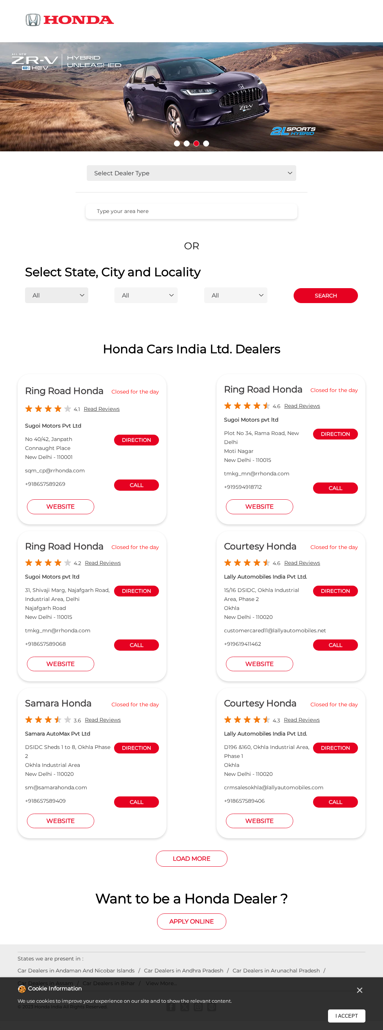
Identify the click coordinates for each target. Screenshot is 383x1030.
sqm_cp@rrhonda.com (55, 470)
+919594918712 (243, 487)
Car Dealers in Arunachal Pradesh (276, 970)
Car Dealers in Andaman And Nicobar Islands (76, 970)
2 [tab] (187, 144)
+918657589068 (45, 644)
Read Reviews (102, 408)
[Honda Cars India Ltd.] (70, 21)
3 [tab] (196, 144)
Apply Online (191, 921)
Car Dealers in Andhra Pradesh (183, 970)
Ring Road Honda (64, 390)
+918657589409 (45, 801)
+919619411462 (242, 644)
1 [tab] (177, 144)
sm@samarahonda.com (56, 787)
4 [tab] (206, 144)
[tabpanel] (191, 96)
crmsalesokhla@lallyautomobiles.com (274, 787)
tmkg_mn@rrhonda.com (256, 473)
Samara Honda (58, 703)
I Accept (346, 1016)
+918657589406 (244, 801)
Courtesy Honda (260, 546)
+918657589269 (45, 484)
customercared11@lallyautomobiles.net (275, 630)
